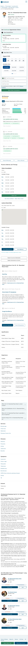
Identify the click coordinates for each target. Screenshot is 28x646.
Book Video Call (7, 643)
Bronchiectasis (4, 470)
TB (1, 477)
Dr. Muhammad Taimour (14, 605)
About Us (11, 639)
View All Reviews (7, 160)
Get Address (20, 249)
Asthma (2, 446)
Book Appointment (7, 249)
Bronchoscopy (3, 426)
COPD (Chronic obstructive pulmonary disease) (10, 473)
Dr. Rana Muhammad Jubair (15, 619)
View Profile (9, 587)
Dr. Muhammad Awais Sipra (14, 578)
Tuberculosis (3, 448)
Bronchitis (3, 450)
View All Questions (19, 325)
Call (23, 587)
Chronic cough (3, 461)
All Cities (21, 639)
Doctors (16, 639)
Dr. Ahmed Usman (12, 592)
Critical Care (3, 428)
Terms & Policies (4, 639)
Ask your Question (7, 325)
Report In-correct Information (14, 257)
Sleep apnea (3, 463)
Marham (2, 6)
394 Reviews (10, 22)
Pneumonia (3, 443)
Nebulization (3, 430)
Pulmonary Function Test (6, 433)
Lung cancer (3, 459)
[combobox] (4, 78)
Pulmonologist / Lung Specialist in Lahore (10, 7)
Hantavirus (3, 441)
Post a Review (21, 160)
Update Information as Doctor (14, 260)
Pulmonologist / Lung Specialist (11, 6)
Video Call (14, 195)
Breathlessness (4, 468)
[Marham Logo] (5, 2)
